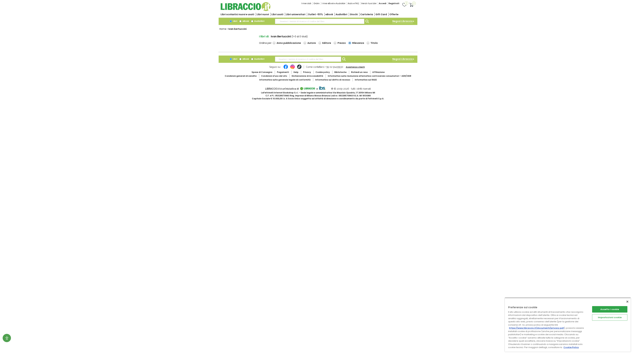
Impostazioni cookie (610, 317)
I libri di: (264, 36)
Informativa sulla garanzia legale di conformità (285, 79)
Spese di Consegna (262, 72)
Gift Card (381, 14)
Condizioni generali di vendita (241, 76)
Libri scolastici (237, 14)
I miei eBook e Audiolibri (333, 3)
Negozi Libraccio (402, 21)
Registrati (394, 3)
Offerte (393, 14)
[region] (568, 325)
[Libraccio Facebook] (285, 68)
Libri (234, 21)
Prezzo (342, 43)
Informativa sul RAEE (366, 79)
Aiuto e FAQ (353, 3)
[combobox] (319, 21)
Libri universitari (295, 14)
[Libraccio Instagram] (292, 68)
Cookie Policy (571, 347)
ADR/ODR (369, 76)
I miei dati (306, 3)
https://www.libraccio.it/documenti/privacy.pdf (536, 328)
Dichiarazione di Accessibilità (307, 76)
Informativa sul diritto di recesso (332, 79)
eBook (329, 14)
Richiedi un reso (359, 72)
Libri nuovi (263, 14)
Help (295, 72)
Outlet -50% (315, 14)
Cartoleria (366, 14)
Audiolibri (341, 14)
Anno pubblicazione (289, 43)
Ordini (316, 3)
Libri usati (277, 14)
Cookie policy (323, 72)
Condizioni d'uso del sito (274, 76)
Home (222, 29)
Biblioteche (340, 72)
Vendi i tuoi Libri (368, 3)
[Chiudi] (627, 302)
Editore (326, 43)
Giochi (354, 14)
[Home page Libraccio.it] (245, 10)
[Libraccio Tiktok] (299, 68)
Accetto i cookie (609, 309)
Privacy (307, 72)
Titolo (374, 43)
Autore (311, 43)
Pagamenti (283, 72)
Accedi (382, 3)
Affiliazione (378, 72)
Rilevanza (358, 43)
